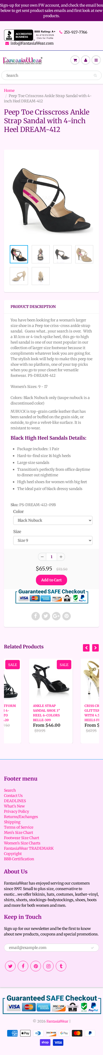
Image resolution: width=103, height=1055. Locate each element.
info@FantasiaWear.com (32, 43)
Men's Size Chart (18, 832)
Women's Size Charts (22, 843)
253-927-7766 (75, 32)
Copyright (13, 853)
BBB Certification (19, 859)
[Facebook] (23, 966)
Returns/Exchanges (21, 816)
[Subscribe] (92, 948)
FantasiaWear (57, 1021)
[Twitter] (10, 966)
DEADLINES (15, 801)
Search (10, 790)
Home (9, 90)
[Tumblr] (61, 966)
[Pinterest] (35, 966)
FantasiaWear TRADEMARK (29, 848)
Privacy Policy (16, 811)
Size (17, 531)
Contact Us (13, 795)
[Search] (95, 75)
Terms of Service (18, 827)
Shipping (12, 822)
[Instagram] (48, 966)
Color (18, 511)
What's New (14, 806)
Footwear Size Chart (21, 837)
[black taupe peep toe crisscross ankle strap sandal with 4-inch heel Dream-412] (51, 198)
